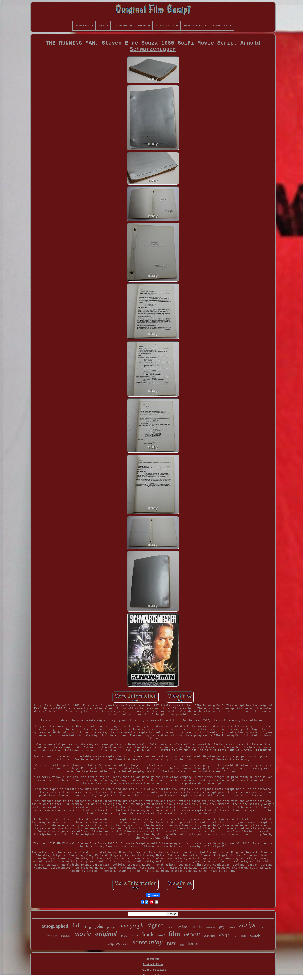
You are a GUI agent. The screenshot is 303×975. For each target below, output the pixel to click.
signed (156, 925)
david (243, 935)
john (99, 926)
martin (197, 926)
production (210, 928)
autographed (54, 926)
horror (193, 943)
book (148, 934)
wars (134, 935)
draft (224, 934)
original (106, 933)
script (247, 925)
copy (232, 927)
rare (171, 943)
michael (65, 935)
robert (183, 926)
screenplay (148, 942)
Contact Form (153, 964)
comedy (255, 935)
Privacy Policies (153, 969)
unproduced (118, 943)
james (171, 927)
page (222, 927)
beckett (192, 934)
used (161, 935)
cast (235, 936)
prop (124, 935)
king (88, 927)
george (111, 927)
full (76, 925)
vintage (51, 935)
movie (82, 933)
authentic (209, 935)
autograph (131, 925)
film (174, 933)
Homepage (153, 958)
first (182, 944)
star (262, 927)
